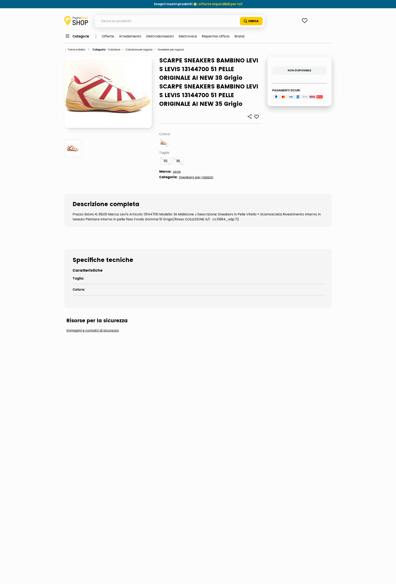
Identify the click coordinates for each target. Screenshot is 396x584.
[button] (164, 143)
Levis (177, 171)
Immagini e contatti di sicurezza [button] (92, 330)
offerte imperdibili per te (220, 4)
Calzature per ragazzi (138, 49)
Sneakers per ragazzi (171, 49)
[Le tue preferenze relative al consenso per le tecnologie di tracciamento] (389, 577)
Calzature (114, 49)
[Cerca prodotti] (251, 21)
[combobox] (180, 21)
